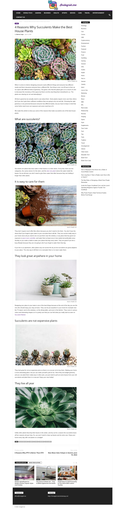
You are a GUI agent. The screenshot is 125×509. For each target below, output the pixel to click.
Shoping (83, 116)
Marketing (84, 93)
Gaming (38, 13)
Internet (83, 81)
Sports (64, 13)
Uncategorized (85, 146)
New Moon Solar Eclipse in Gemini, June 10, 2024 (62, 454)
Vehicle (83, 149)
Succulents (48, 441)
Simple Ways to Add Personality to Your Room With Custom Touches (67, 483)
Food (82, 55)
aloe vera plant (51, 171)
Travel (87, 13)
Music (83, 99)
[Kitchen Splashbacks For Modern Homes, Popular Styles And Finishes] (24, 473)
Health (56, 13)
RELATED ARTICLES (21, 462)
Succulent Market (20, 315)
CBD (82, 37)
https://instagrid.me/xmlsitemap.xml (58, 496)
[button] (109, 15)
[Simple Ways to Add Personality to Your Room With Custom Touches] (67, 473)
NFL (82, 105)
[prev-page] (74, 463)
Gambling (84, 58)
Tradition (83, 140)
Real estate (84, 108)
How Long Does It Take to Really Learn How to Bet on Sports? (95, 176)
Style (82, 122)
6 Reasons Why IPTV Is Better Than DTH (29, 453)
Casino (83, 34)
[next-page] (76, 463)
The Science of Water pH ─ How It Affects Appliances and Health (45, 482)
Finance (83, 52)
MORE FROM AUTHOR (34, 462)
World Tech (27, 13)
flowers (31, 441)
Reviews (83, 113)
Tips (82, 134)
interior (41, 441)
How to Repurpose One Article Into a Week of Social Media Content (94, 170)
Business (47, 13)
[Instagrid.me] (62, 5)
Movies (72, 13)
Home (18, 13)
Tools (82, 137)
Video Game (84, 152)
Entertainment (98, 13)
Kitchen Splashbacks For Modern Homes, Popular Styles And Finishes (24, 483)
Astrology (84, 25)
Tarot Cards (84, 128)
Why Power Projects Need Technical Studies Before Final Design (93, 194)
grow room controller (29, 238)
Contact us (20, 17)
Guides (83, 69)
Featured (83, 49)
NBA (82, 102)
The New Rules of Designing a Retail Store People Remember (95, 181)
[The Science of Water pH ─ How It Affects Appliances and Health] (46, 473)
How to (83, 78)
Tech (82, 131)
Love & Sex (84, 90)
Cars (80, 13)
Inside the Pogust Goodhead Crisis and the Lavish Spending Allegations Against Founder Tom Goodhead (95, 187)
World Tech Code (86, 160)
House (36, 441)
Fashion (83, 46)
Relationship (84, 110)
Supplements (85, 125)
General (83, 64)
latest (82, 87)
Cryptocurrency (85, 40)
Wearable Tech (85, 154)
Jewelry (83, 84)
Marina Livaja (20, 34)
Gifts (82, 66)
